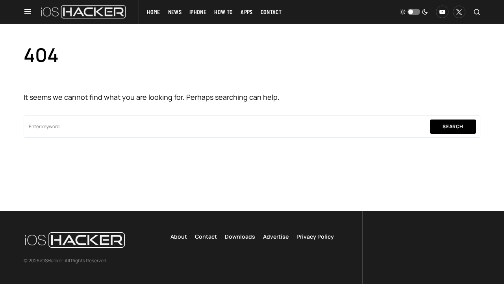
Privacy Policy (315, 236)
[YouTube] (442, 12)
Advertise (276, 236)
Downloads (240, 236)
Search (453, 126)
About (178, 236)
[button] (28, 12)
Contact (206, 236)
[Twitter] (459, 12)
